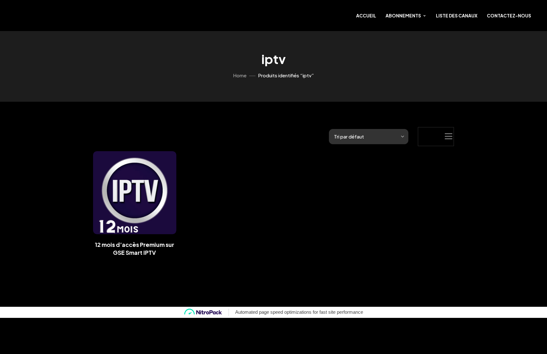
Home (240, 75)
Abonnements (403, 15)
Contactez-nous (509, 15)
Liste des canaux (456, 15)
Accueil (366, 15)
